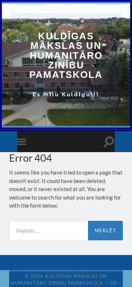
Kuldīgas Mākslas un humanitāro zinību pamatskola (66, 55)
